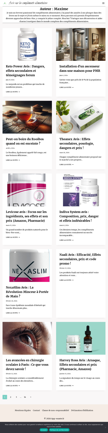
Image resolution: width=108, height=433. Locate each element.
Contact (36, 410)
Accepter (44, 430)
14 (25, 397)
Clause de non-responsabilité (55, 410)
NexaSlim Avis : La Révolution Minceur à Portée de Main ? (27, 292)
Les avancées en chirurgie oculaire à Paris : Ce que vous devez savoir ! (27, 364)
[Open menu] (103, 3)
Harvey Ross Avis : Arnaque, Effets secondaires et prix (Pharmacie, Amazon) (80, 364)
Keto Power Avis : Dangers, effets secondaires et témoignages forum (25, 70)
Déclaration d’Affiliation (82, 410)
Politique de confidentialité (59, 430)
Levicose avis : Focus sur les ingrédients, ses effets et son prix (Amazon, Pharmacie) (27, 216)
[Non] (105, 427)
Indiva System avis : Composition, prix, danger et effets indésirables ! (79, 216)
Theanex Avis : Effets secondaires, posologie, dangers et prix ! (76, 143)
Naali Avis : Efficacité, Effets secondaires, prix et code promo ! (80, 259)
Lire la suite (13, 92)
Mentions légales (23, 410)
